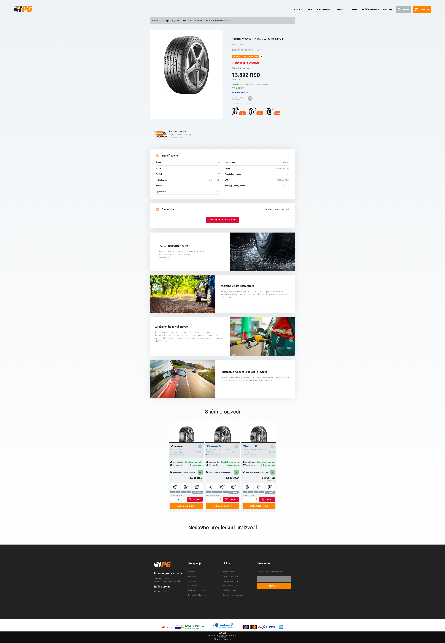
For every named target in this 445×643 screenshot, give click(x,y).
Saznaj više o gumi (186, 506)
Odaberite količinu (176, 495)
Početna (155, 20)
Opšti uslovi (193, 576)
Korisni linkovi (324, 9)
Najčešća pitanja (370, 9)
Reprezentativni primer (240, 92)
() (424, 9)
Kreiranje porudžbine (230, 581)
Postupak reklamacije (197, 595)
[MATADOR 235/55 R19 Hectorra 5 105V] (186, 432)
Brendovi (340, 9)
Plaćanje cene (228, 571)
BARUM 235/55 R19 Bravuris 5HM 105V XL (213, 20)
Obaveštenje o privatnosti (233, 595)
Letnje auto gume (171, 20)
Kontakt (387, 9)
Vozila (308, 9)
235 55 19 (187, 20)
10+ (200, 472)
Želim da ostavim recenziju (222, 220)
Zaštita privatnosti (230, 576)
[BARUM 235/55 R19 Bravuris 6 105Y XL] (258, 432)
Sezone (297, 9)
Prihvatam (217, 639)
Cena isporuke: (178, 462)
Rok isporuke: (177, 465)
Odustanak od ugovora (197, 590)
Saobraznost (193, 585)
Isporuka (192, 581)
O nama (353, 9)
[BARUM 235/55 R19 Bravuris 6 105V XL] (222, 432)
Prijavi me (273, 586)
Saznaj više (227, 639)
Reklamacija (227, 585)
